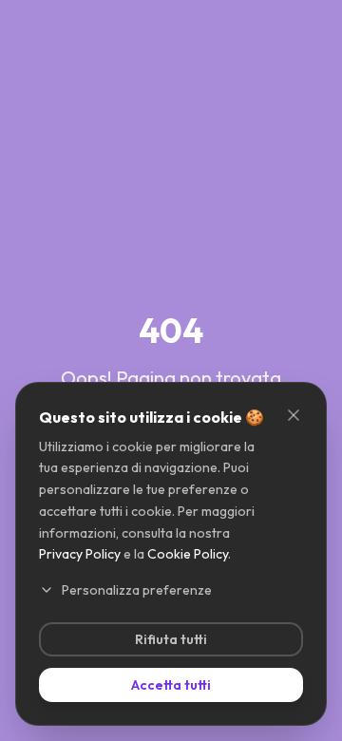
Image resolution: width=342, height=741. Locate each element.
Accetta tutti (171, 685)
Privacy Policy (80, 553)
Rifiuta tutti (171, 639)
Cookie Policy (187, 553)
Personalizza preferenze (137, 589)
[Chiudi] (293, 415)
